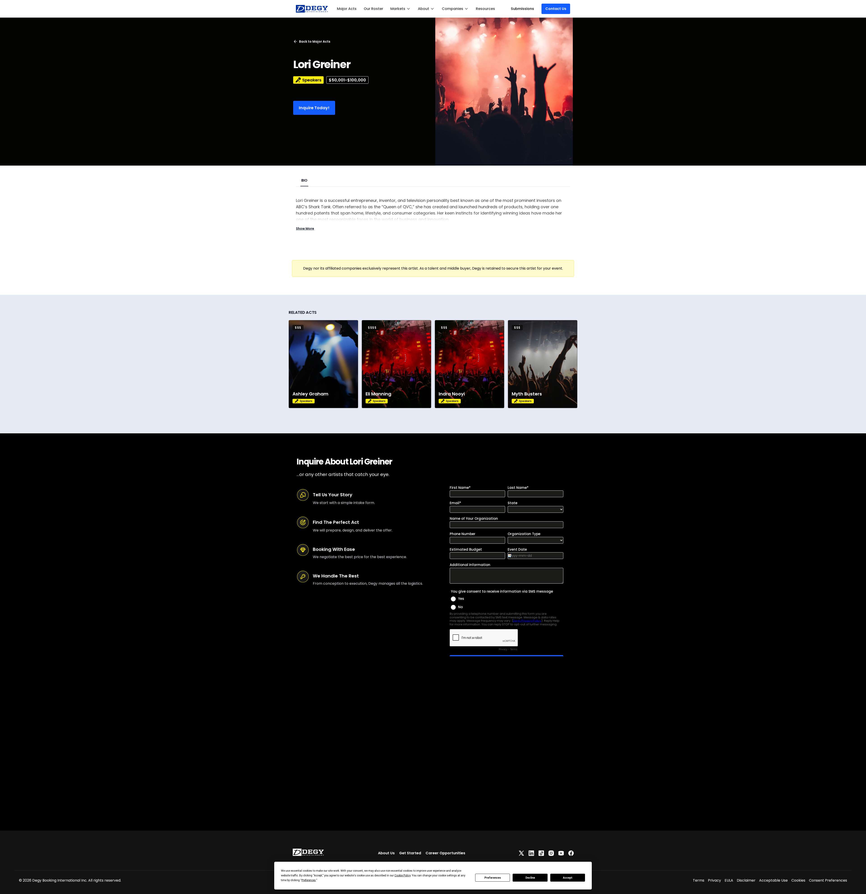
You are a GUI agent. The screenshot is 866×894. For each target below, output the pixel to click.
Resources (485, 8)
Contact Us (555, 8)
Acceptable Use (773, 880)
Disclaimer (746, 880)
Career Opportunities (445, 853)
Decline (530, 877)
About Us (386, 853)
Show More (305, 228)
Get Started (410, 853)
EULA (729, 880)
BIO (304, 180)
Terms (698, 880)
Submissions (522, 8)
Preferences (492, 877)
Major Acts (347, 8)
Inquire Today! (314, 108)
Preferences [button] (309, 880)
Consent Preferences (828, 880)
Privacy (714, 880)
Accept (567, 877)
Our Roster (373, 8)
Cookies (798, 880)
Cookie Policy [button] (402, 875)
